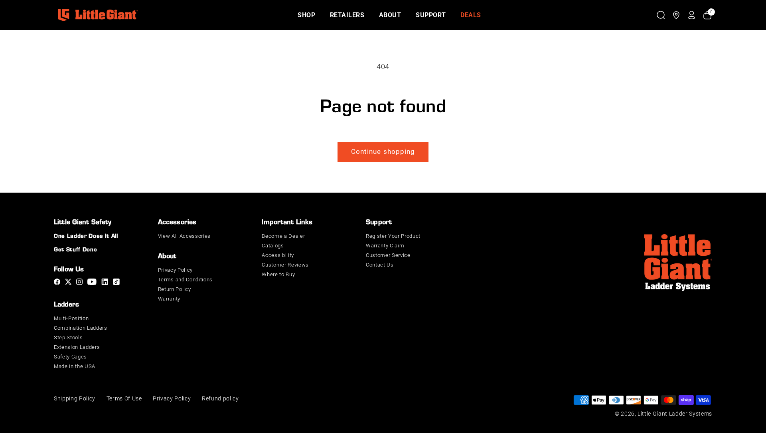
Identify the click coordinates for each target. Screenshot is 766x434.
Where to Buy (278, 274)
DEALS (470, 15)
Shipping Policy (74, 398)
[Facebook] (57, 283)
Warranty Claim (385, 246)
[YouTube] (92, 283)
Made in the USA (74, 366)
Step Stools (68, 337)
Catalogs (273, 246)
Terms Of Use (124, 398)
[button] (660, 15)
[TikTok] (116, 283)
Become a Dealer (283, 236)
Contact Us (380, 265)
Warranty (169, 299)
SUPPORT (431, 15)
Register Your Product (393, 236)
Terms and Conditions (185, 280)
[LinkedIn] (104, 283)
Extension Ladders (77, 347)
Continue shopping (383, 151)
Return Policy (174, 289)
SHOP (306, 15)
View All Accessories (184, 236)
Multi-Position (71, 318)
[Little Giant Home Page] (98, 15)
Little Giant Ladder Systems (675, 413)
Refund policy (220, 398)
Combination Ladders (80, 328)
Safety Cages (70, 357)
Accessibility (278, 255)
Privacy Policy (175, 270)
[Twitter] (68, 283)
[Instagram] (79, 283)
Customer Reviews (285, 265)
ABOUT (390, 15)
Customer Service (388, 255)
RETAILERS (347, 15)
